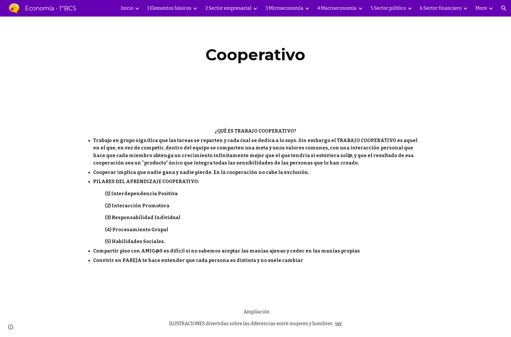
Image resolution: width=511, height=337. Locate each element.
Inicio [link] (127, 8)
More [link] (481, 8)
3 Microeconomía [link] (284, 8)
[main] (255, 54)
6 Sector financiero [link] (441, 8)
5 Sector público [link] (388, 8)
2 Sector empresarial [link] (228, 8)
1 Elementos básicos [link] (169, 8)
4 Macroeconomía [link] (337, 8)
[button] (504, 8)
